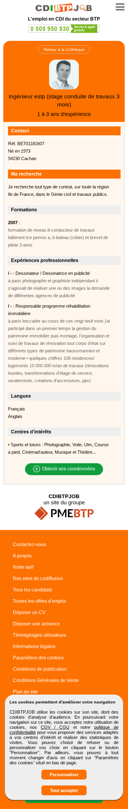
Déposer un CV (29, 612)
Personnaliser (64, 774)
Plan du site (25, 691)
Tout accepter (64, 790)
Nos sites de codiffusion (38, 578)
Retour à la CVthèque (64, 49)
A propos (22, 555)
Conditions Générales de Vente (46, 680)
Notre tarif (23, 567)
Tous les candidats (32, 589)
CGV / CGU (55, 727)
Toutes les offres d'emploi (39, 601)
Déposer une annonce (36, 623)
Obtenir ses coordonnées (68, 469)
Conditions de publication (40, 669)
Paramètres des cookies (38, 657)
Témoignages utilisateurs (39, 635)
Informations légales (34, 646)
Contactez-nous (29, 544)
